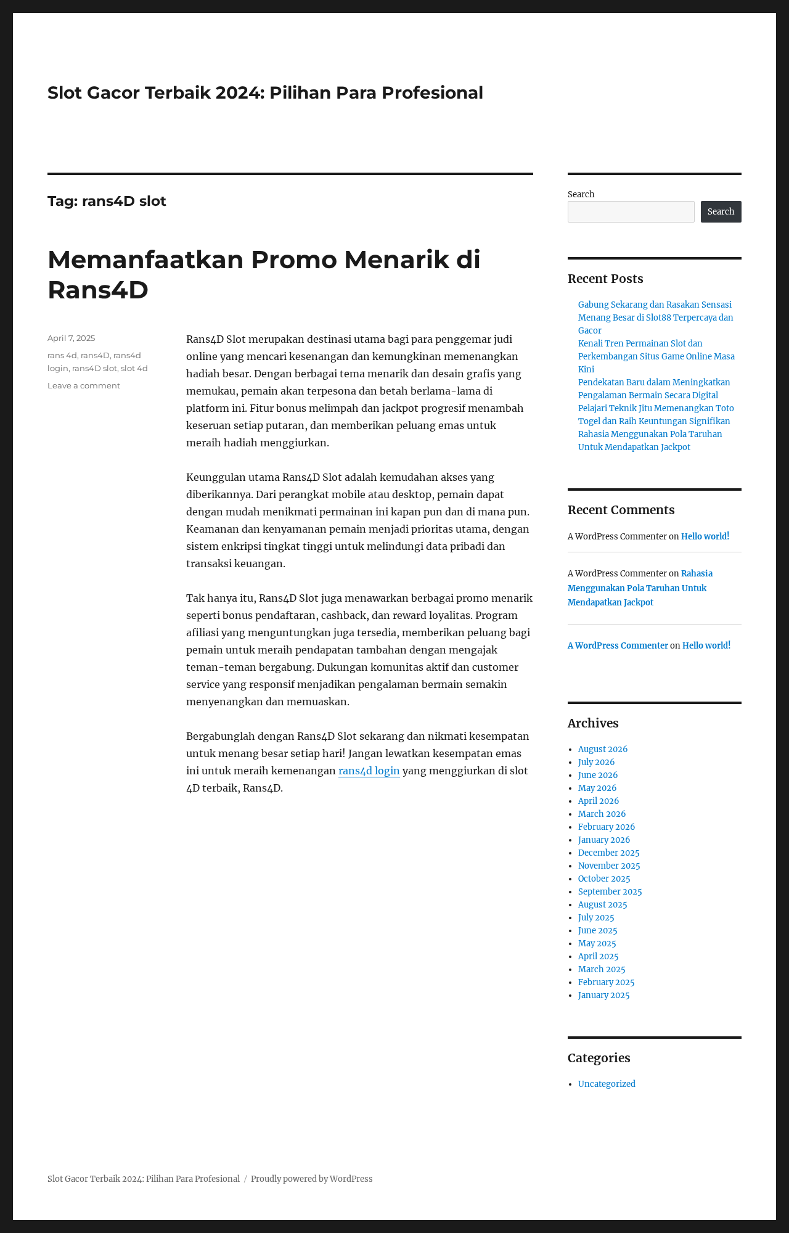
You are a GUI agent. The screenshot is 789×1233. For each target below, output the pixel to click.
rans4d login (369, 770)
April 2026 (598, 801)
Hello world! (705, 536)
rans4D (95, 355)
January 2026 (604, 840)
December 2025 (609, 853)
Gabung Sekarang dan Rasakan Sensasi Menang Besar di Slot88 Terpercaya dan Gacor (656, 318)
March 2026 (602, 814)
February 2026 (607, 827)
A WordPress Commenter (618, 646)
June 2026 (598, 775)
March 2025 (602, 969)
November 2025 (609, 866)
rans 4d (62, 355)
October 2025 (604, 879)
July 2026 (596, 762)
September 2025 (610, 892)
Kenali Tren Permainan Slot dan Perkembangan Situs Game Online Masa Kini (656, 356)
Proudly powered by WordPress (312, 1179)
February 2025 (606, 982)
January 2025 (604, 995)
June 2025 (598, 930)
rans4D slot (94, 368)
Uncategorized (607, 1084)
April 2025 (598, 956)
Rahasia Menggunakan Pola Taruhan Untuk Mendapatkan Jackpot (640, 588)
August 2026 (603, 749)
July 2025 (596, 917)
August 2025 (603, 904)
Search (581, 194)
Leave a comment (83, 385)
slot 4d (134, 368)
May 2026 (597, 788)
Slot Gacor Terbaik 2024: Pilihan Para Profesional (265, 92)
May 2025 (597, 943)
